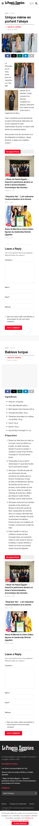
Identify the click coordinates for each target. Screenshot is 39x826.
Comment (9, 260)
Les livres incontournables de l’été (14, 768)
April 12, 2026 (9, 237)
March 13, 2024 (12, 29)
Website (8, 307)
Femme (12, 13)
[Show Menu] (3, 3)
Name (8, 287)
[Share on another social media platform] (31, 55)
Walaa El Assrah (14, 27)
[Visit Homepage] (15, 3)
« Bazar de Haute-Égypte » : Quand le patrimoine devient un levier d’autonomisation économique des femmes (19, 183)
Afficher (4, 804)
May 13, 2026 (9, 202)
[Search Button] (36, 3)
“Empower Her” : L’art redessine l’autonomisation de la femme (19, 198)
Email (7, 297)
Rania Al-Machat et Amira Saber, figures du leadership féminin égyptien (19, 232)
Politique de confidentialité (18, 804)
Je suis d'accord (20, 823)
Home (6, 13)
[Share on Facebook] (8, 55)
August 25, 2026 (10, 190)
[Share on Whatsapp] (20, 55)
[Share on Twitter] (14, 55)
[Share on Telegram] (25, 55)
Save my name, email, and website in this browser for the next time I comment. (20, 319)
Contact (31, 804)
